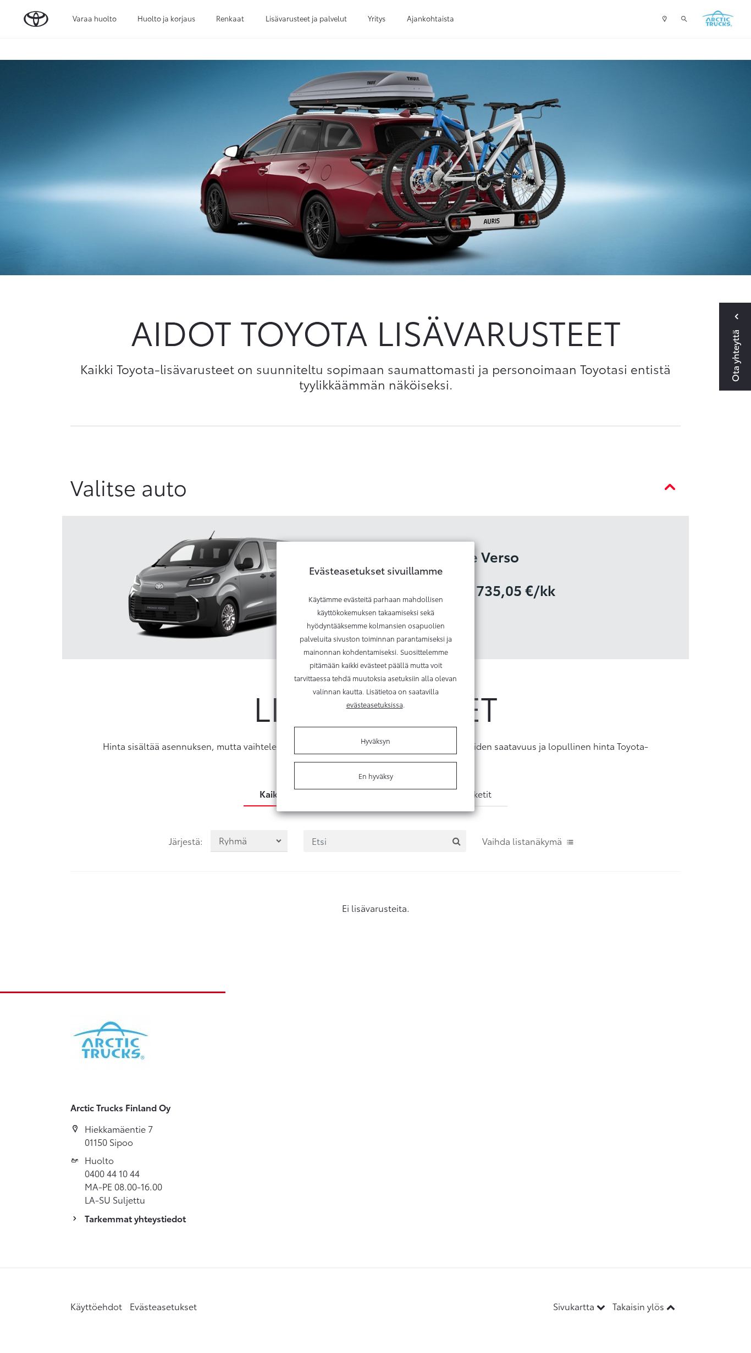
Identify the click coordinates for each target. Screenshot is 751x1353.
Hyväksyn (375, 740)
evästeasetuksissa (374, 704)
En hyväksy (375, 776)
